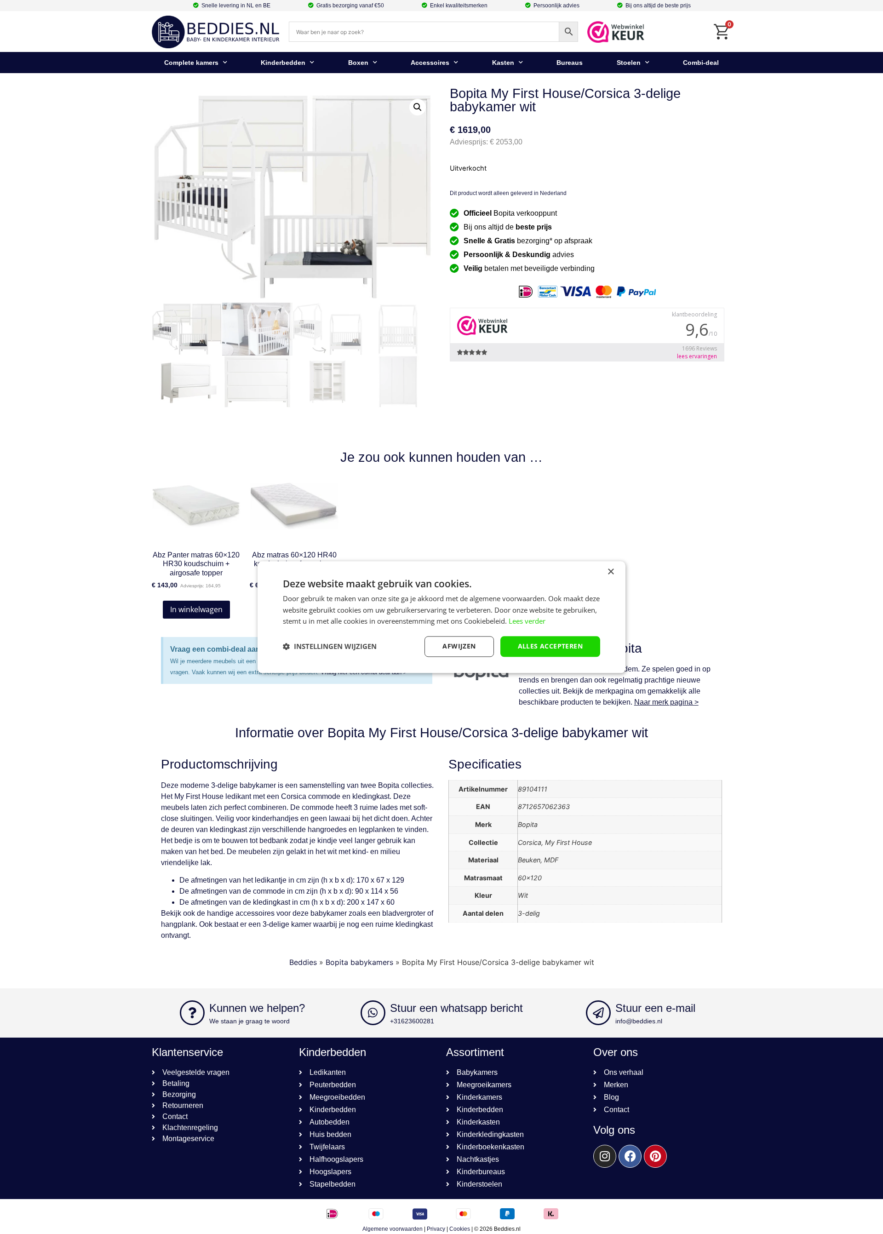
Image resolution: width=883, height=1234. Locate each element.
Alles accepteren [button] (550, 646)
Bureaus (569, 62)
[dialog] (441, 617)
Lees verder (527, 621)
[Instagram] (604, 1156)
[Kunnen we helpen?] (192, 1012)
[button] (417, 107)
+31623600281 (412, 1021)
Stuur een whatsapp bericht (456, 1008)
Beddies (303, 962)
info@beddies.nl (638, 1021)
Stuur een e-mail (655, 1008)
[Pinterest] (655, 1156)
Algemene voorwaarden (392, 1229)
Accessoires (430, 62)
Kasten (503, 62)
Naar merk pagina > (666, 702)
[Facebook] (630, 1156)
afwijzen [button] (459, 646)
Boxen (358, 62)
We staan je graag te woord (249, 1021)
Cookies (459, 1229)
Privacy (436, 1229)
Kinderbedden (283, 62)
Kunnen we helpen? (257, 1008)
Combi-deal (701, 62)
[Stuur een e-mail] (598, 1012)
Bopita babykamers (359, 962)
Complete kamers (191, 62)
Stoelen (629, 62)
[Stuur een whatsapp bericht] (373, 1012)
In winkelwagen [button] (196, 609)
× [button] (610, 571)
